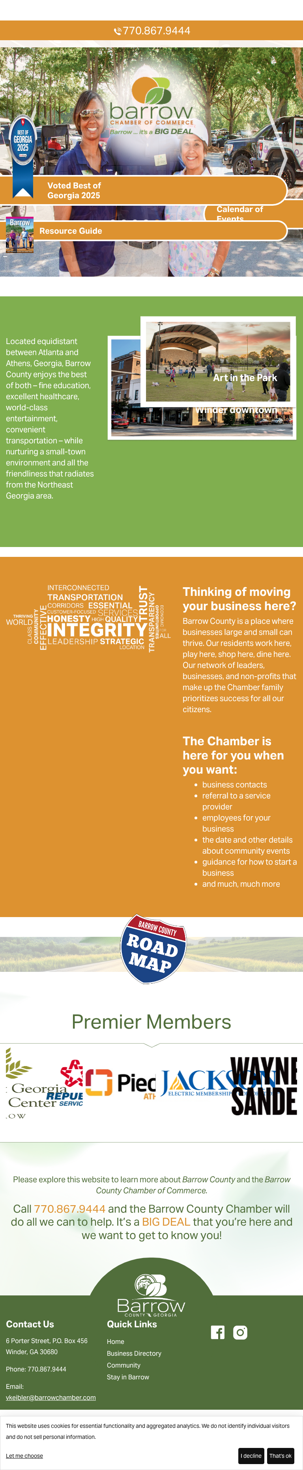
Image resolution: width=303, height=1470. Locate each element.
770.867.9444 (157, 30)
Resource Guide (70, 230)
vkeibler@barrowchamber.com (51, 1398)
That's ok (280, 1455)
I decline (251, 1455)
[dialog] (151, 1443)
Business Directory (134, 1353)
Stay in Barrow (128, 1377)
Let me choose (24, 1455)
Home (115, 1342)
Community (123, 1365)
